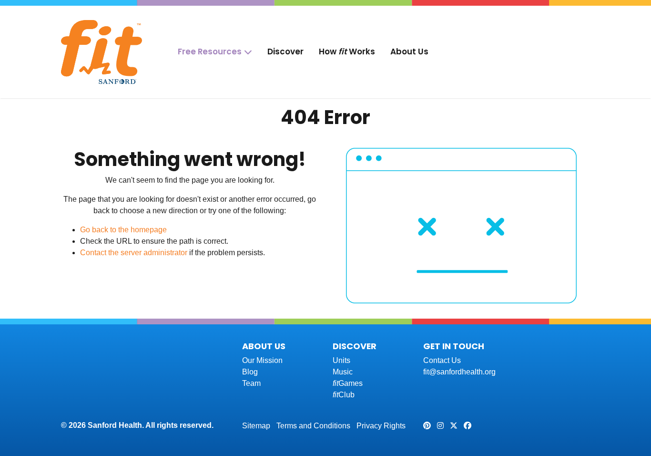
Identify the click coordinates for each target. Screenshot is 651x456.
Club (344, 395)
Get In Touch (453, 346)
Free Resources (210, 51)
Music (343, 372)
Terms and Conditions (313, 426)
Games (348, 383)
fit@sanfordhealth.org (459, 372)
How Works (347, 51)
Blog (250, 372)
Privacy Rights (381, 426)
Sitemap (256, 426)
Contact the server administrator (133, 253)
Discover (285, 51)
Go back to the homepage (123, 230)
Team (251, 383)
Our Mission (262, 360)
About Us (409, 51)
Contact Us (442, 360)
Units (341, 360)
